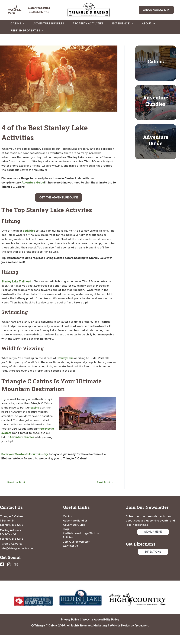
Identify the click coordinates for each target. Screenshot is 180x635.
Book (5, 454)
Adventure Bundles (48, 23)
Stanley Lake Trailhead (16, 281)
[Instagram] (9, 564)
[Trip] (16, 564)
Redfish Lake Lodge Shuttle (81, 533)
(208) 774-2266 (11, 544)
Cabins (156, 61)
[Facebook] (2, 564)
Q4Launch (141, 625)
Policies (68, 537)
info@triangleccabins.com (18, 548)
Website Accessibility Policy (101, 619)
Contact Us (70, 545)
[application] (23, 23)
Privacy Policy (70, 619)
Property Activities (88, 23)
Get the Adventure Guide (58, 197)
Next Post (105, 482)
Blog (66, 529)
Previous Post (14, 482)
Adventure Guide (33, 182)
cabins (34, 407)
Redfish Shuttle (39, 12)
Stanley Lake (65, 358)
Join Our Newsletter (76, 541)
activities (29, 230)
